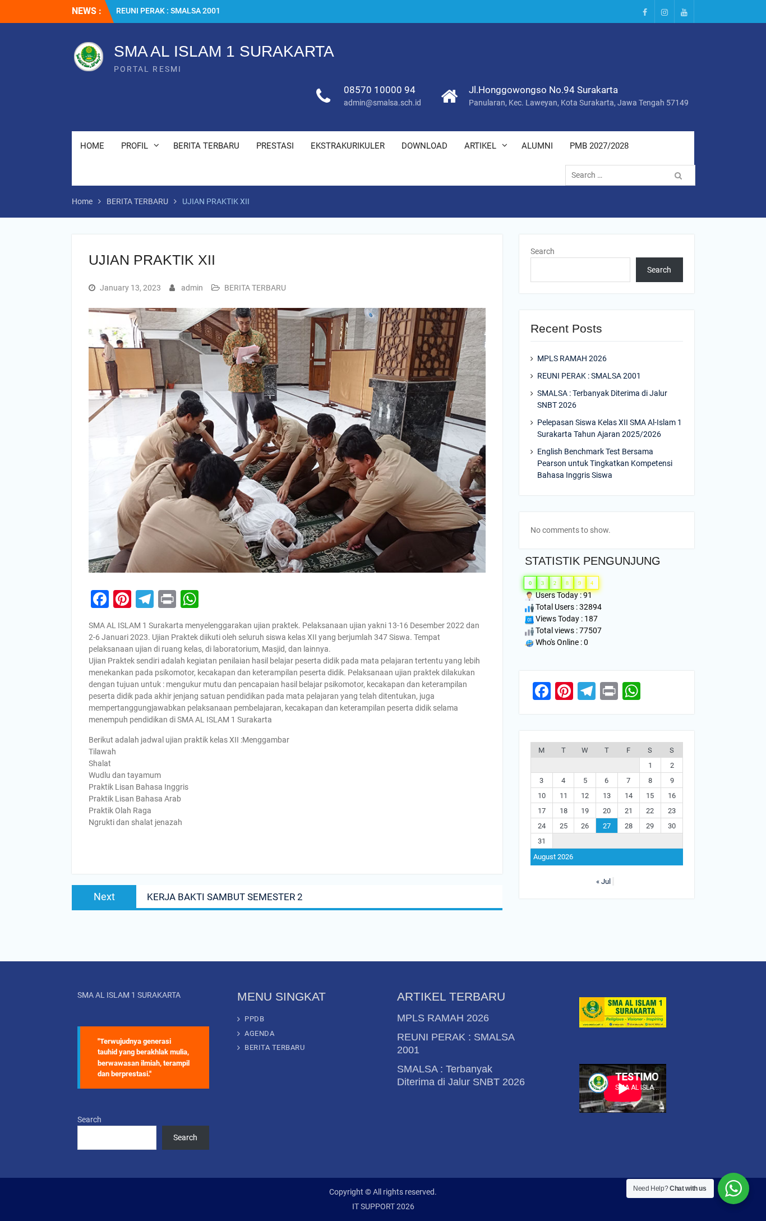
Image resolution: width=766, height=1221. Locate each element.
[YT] (684, 11)
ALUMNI (537, 146)
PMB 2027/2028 (599, 146)
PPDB (254, 1019)
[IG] (664, 11)
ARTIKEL (480, 146)
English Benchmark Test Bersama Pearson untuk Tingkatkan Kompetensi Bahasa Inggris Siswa (604, 463)
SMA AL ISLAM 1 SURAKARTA (224, 51)
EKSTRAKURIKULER (348, 146)
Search (542, 251)
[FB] (644, 11)
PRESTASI (275, 146)
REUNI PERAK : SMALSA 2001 (168, 10)
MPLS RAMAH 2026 (572, 358)
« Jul (603, 881)
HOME (92, 146)
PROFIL (134, 146)
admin (192, 287)
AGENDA (259, 1033)
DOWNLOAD (424, 146)
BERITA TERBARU (206, 146)
